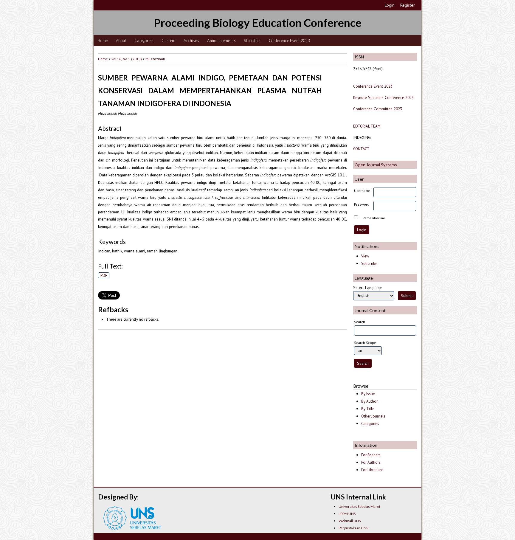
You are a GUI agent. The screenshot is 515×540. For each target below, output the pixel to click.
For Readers (371, 454)
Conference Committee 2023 (377, 108)
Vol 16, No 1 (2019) (126, 58)
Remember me (374, 218)
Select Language (367, 287)
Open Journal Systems (376, 164)
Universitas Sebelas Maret (359, 506)
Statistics (252, 40)
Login (390, 5)
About (121, 40)
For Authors (371, 462)
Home (102, 40)
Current (169, 40)
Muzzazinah (155, 58)
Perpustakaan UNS (353, 528)
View (365, 256)
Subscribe (369, 263)
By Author (369, 401)
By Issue (368, 393)
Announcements (221, 40)
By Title (367, 408)
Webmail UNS (350, 521)
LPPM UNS (347, 513)
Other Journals (373, 416)
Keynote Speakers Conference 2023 (383, 97)
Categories (144, 40)
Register (407, 5)
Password (361, 204)
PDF (103, 275)
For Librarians (372, 469)
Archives (191, 40)
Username (362, 190)
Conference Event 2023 (289, 40)
